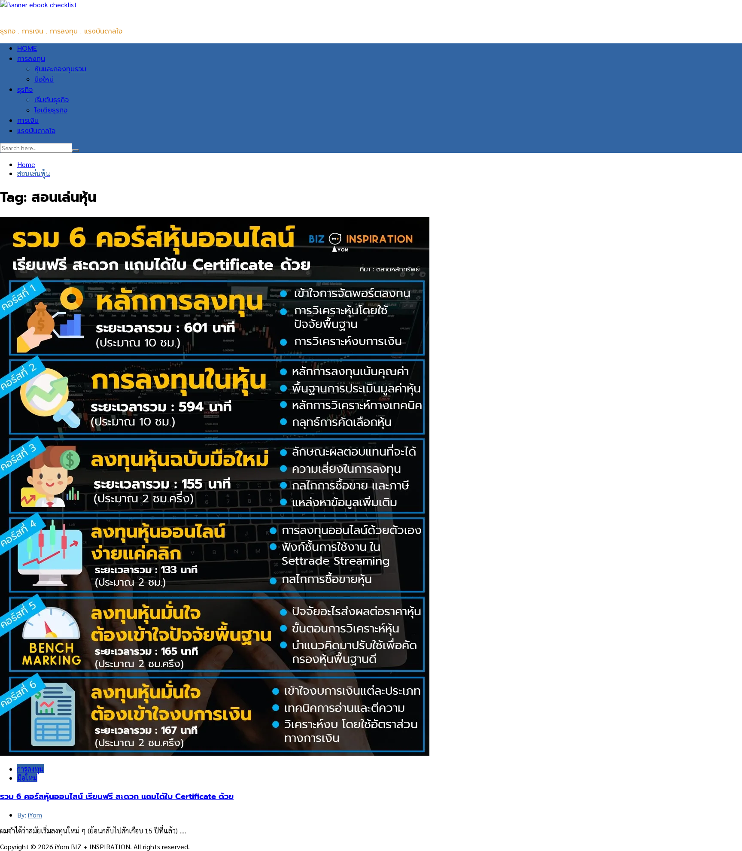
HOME (27, 48)
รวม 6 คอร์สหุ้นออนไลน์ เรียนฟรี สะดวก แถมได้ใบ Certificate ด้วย (117, 796)
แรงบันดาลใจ (36, 131)
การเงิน (28, 120)
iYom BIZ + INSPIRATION (38, 14)
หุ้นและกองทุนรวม (60, 69)
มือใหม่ (44, 79)
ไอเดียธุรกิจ (50, 110)
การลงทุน (31, 59)
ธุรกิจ (25, 90)
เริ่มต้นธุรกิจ (51, 100)
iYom (35, 814)
